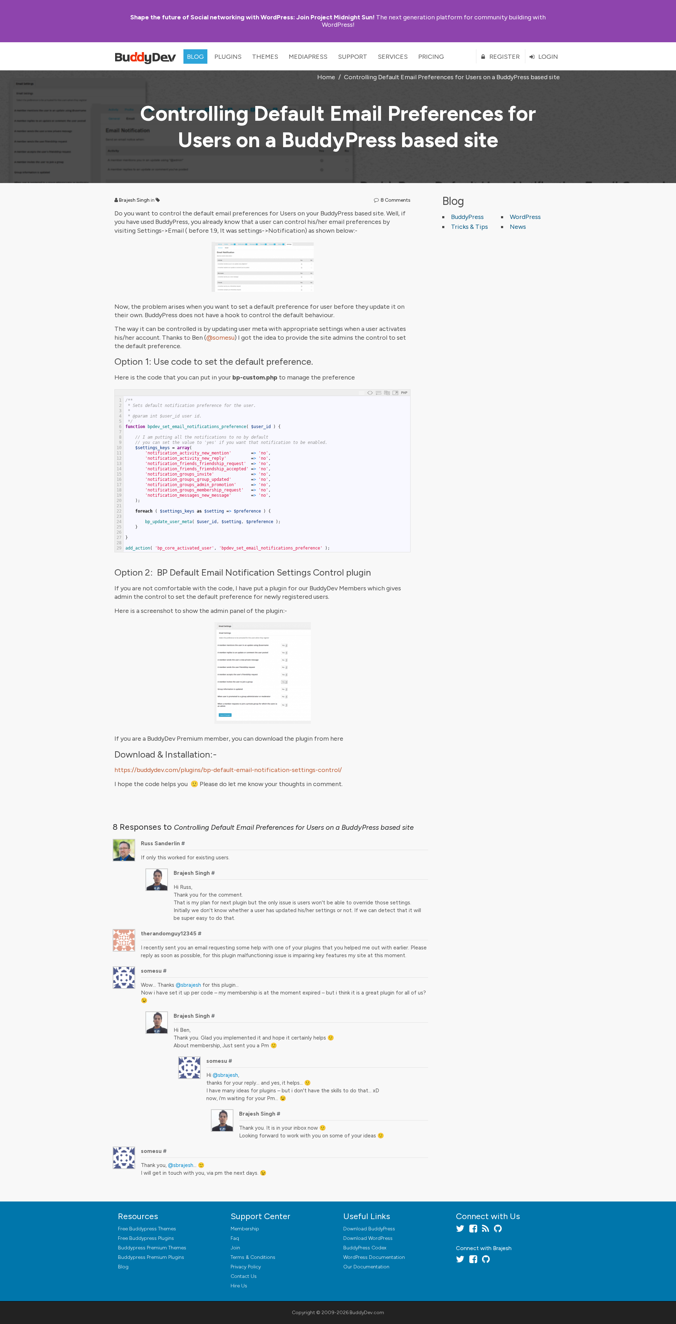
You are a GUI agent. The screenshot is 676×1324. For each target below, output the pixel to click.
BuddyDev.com (367, 1313)
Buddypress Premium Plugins (151, 1257)
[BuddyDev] (147, 56)
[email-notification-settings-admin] (262, 673)
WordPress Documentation (374, 1257)
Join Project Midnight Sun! (252, 17)
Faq (235, 1238)
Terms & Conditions (253, 1257)
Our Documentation (366, 1267)
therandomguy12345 (168, 933)
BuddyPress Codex (364, 1248)
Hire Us (239, 1286)
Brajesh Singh (134, 200)
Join (235, 1248)
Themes (265, 57)
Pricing (431, 57)
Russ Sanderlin (160, 843)
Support (352, 57)
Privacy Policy (246, 1267)
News (518, 227)
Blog (195, 57)
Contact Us (244, 1276)
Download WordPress (368, 1238)
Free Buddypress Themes (147, 1229)
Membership (245, 1229)
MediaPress (308, 57)
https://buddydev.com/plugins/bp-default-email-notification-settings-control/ (228, 770)
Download (369, 1229)
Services (393, 57)
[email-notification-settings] (262, 267)
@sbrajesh (188, 985)
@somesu (220, 337)
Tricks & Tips (469, 227)
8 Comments (396, 200)
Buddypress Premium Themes (152, 1248)
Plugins (228, 57)
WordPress (525, 217)
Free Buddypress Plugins (146, 1238)
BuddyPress (467, 217)
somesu (151, 970)
